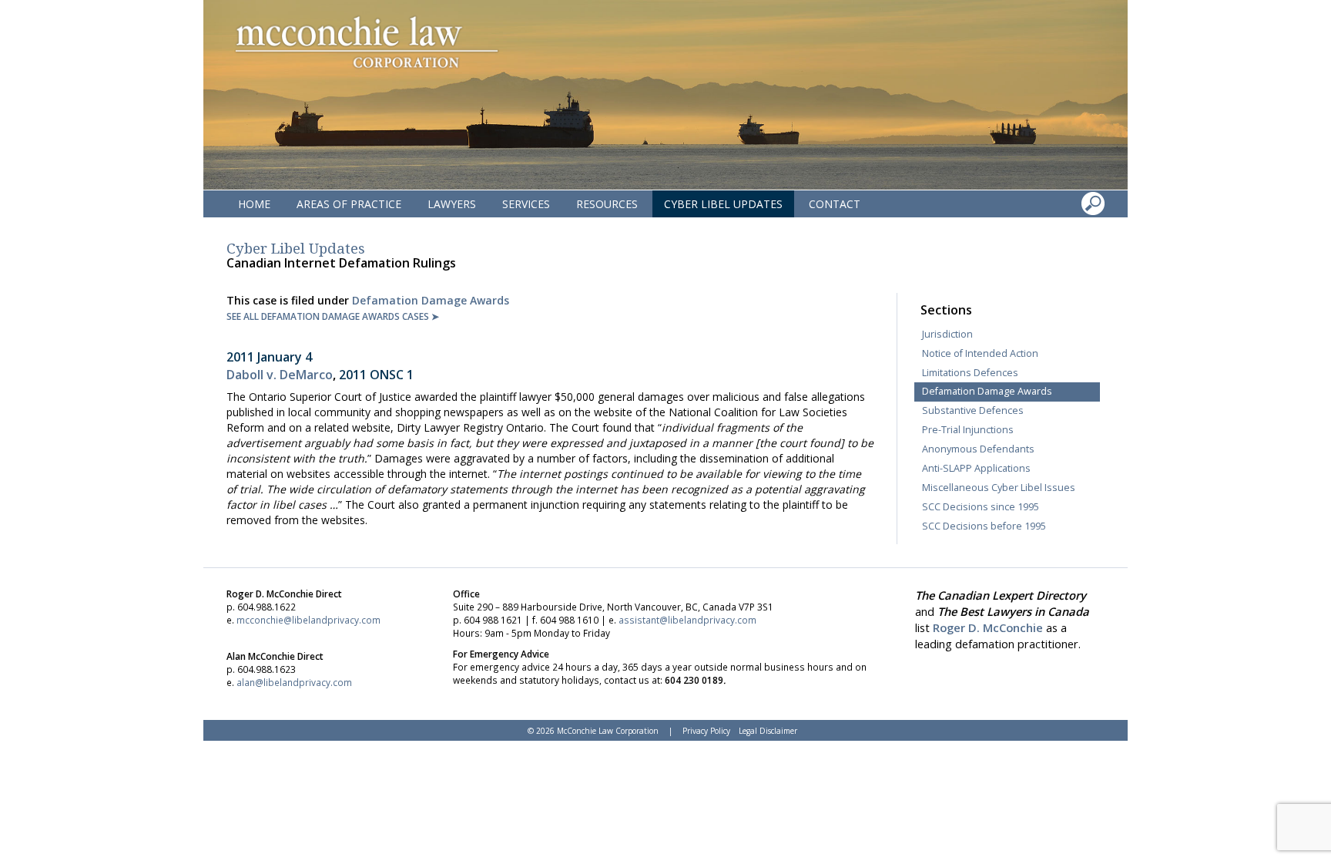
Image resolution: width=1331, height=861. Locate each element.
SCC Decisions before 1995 (984, 526)
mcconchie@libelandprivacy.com (308, 620)
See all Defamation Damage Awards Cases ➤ (332, 316)
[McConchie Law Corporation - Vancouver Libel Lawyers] (366, 42)
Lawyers (451, 204)
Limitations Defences (970, 372)
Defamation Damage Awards (430, 300)
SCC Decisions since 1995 (980, 506)
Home (254, 204)
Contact (834, 204)
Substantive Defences (973, 410)
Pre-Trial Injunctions (968, 429)
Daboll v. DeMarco (279, 374)
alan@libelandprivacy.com (294, 682)
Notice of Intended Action (980, 353)
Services (526, 204)
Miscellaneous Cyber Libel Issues (998, 487)
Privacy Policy (706, 730)
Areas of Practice (349, 204)
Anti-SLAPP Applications (976, 468)
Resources (607, 204)
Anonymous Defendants (978, 449)
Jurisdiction (947, 334)
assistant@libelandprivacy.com (687, 620)
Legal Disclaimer (768, 730)
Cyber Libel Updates (723, 204)
